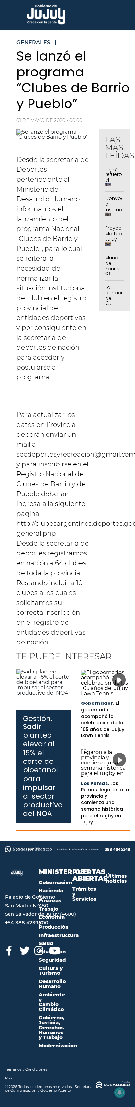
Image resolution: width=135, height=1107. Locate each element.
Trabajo (48, 909)
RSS (8, 1078)
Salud (46, 943)
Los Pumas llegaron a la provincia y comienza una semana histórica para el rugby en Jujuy (105, 802)
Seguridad (52, 960)
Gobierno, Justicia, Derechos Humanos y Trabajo (51, 1027)
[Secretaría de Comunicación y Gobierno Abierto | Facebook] (9, 949)
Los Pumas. (95, 783)
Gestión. (37, 718)
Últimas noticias (116, 878)
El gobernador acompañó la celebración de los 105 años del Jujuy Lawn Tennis (103, 719)
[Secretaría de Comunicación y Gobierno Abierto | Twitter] (24, 949)
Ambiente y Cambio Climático (52, 1001)
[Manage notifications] (119, 1092)
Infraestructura (59, 935)
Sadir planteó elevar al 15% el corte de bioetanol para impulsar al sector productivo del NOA (43, 770)
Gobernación (55, 882)
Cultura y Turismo (51, 970)
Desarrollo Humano (52, 983)
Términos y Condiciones (26, 1069)
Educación (52, 951)
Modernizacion (58, 1045)
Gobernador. (97, 703)
